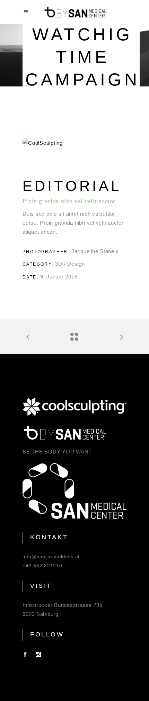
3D (58, 264)
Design (76, 264)
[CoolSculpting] (74, 143)
